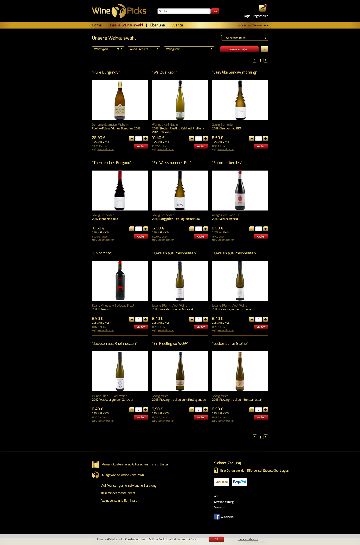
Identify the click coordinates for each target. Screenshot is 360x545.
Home (97, 25)
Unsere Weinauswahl (125, 25)
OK (216, 539)
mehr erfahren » (248, 539)
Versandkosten (106, 149)
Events (177, 25)
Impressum (243, 25)
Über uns (157, 25)
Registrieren (260, 16)
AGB (216, 496)
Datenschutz (260, 25)
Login (247, 16)
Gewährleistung (224, 502)
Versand (219, 507)
